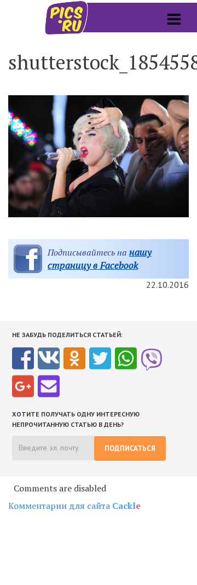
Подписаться (130, 448)
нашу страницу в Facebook (100, 258)
